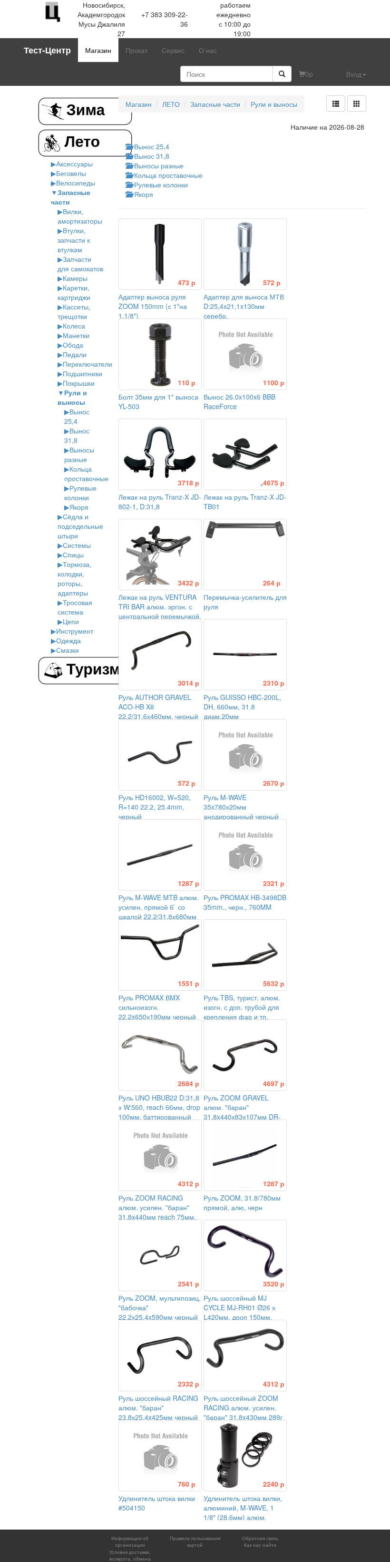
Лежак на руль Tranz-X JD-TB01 (245, 497)
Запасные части (215, 104)
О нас (208, 50)
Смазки (67, 650)
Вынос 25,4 (76, 416)
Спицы (73, 554)
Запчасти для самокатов (80, 263)
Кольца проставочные (86, 473)
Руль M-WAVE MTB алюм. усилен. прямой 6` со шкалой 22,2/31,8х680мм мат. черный (158, 907)
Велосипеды (75, 182)
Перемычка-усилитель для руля (245, 597)
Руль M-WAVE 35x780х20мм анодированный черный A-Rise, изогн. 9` (244, 807)
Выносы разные (79, 454)
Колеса (74, 325)
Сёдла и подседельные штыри (80, 526)
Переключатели (87, 364)
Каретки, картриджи (74, 292)
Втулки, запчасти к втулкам (74, 240)
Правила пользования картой (195, 1541)
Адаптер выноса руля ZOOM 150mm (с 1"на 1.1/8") (156, 301)
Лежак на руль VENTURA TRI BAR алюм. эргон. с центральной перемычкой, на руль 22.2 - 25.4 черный (159, 611)
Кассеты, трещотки (74, 311)
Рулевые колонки (80, 492)
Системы (77, 545)
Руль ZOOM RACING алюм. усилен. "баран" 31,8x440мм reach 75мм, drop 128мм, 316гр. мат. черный (158, 1212)
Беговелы (71, 173)
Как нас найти (260, 1544)
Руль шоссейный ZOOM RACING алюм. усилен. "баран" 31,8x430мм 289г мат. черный (244, 1407)
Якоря (78, 507)
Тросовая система (75, 607)
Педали (75, 354)
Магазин (98, 50)
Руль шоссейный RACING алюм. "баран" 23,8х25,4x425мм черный (158, 1403)
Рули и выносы (72, 397)
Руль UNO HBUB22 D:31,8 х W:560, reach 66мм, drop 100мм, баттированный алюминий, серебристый (159, 1107)
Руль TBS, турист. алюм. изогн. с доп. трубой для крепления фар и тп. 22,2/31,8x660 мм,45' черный (244, 1011)
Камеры (75, 278)
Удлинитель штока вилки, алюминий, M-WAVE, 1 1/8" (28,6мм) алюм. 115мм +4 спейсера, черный (244, 1512)
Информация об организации (129, 1541)
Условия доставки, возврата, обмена (130, 1555)
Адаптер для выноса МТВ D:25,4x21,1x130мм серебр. (244, 301)
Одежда (68, 640)
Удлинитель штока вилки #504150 (156, 1498)
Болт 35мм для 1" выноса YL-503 (158, 396)
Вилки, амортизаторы (80, 216)
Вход (353, 74)
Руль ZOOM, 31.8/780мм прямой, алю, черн (244, 1197)
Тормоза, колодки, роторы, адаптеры (74, 578)
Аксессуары (74, 163)
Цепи (71, 621)
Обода (73, 344)
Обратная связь (260, 1538)
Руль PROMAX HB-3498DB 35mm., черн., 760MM (245, 897)
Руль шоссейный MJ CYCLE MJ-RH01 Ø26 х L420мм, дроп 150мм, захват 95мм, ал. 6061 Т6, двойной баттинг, (244, 1312)
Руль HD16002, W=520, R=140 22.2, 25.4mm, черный (156, 802)
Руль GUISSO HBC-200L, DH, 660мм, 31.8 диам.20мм (244, 702)
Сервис (173, 50)
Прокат (136, 50)
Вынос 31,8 (76, 435)
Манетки (76, 335)
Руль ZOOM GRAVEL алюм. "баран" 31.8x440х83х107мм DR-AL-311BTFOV (244, 1107)
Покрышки (79, 383)
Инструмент (74, 631)
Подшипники (82, 373)
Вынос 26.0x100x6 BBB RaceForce (244, 396)
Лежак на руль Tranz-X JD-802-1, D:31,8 (159, 497)
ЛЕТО (171, 104)
